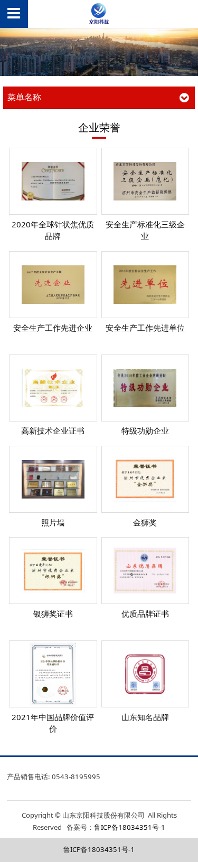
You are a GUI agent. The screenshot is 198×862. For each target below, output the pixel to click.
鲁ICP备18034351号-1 (129, 827)
